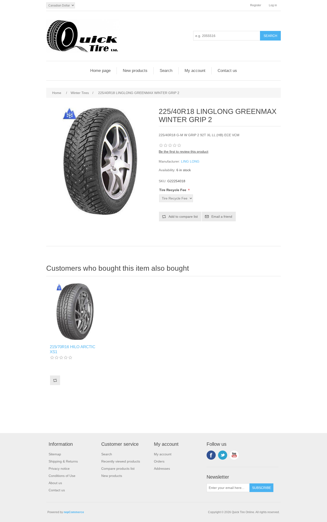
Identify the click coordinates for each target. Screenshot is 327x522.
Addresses (162, 468)
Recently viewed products (120, 461)
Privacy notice (59, 468)
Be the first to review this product (183, 151)
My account (195, 70)
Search (166, 70)
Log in (273, 5)
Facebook (211, 455)
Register (255, 5)
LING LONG (190, 161)
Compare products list (118, 468)
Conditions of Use (62, 476)
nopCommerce (74, 512)
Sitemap (55, 454)
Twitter (222, 455)
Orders (159, 461)
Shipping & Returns (63, 461)
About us (55, 483)
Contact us (227, 70)
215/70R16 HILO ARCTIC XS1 (72, 349)
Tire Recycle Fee (173, 190)
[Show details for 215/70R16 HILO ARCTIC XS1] (75, 311)
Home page (100, 70)
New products (135, 70)
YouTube (234, 455)
